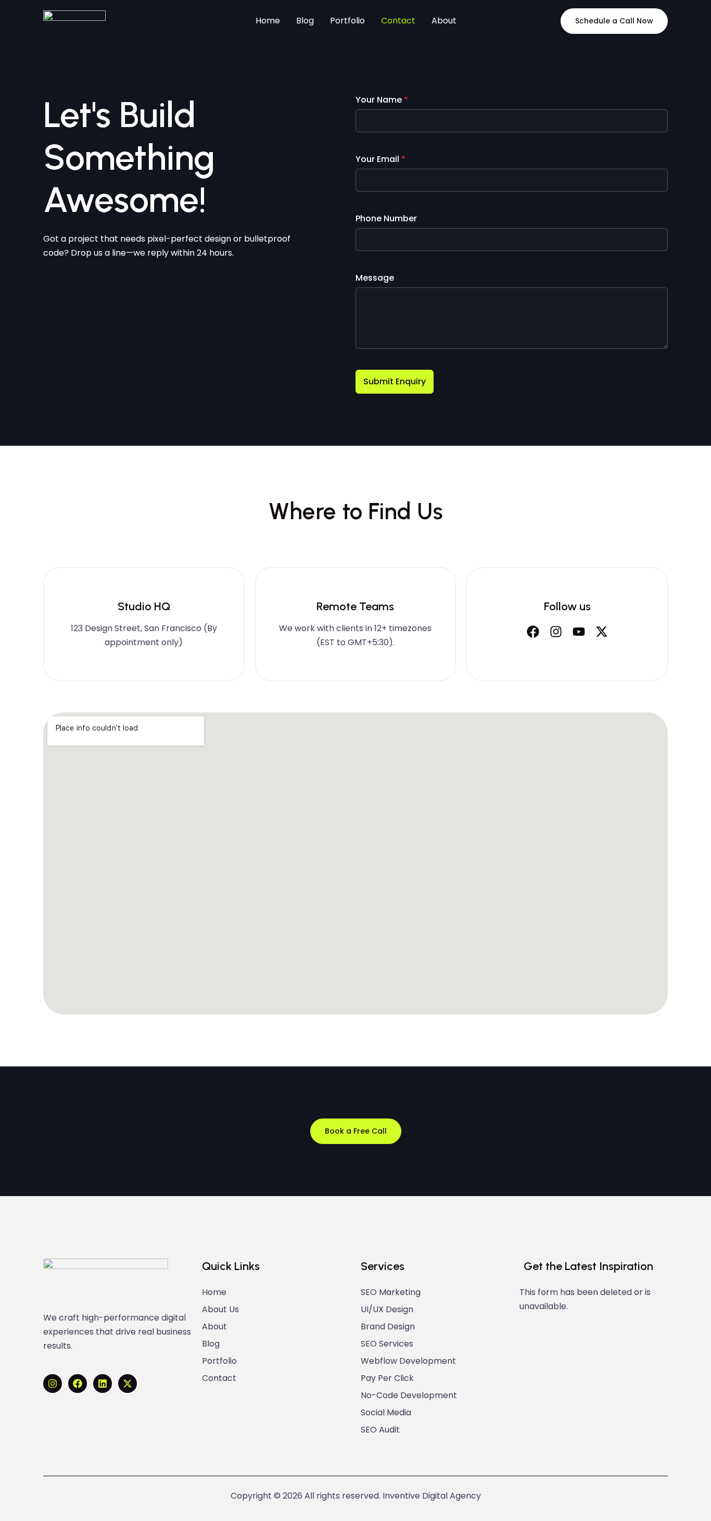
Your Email (380, 159)
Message (374, 278)
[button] (614, 21)
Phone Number (386, 218)
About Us (220, 1309)
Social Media (386, 1413)
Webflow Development (408, 1361)
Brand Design (388, 1327)
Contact (219, 1378)
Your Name (381, 100)
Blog (211, 1344)
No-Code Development (409, 1395)
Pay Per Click (387, 1378)
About (214, 1327)
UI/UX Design (387, 1309)
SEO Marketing (391, 1292)
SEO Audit (380, 1430)
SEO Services (387, 1344)
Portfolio (219, 1361)
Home (214, 1292)
